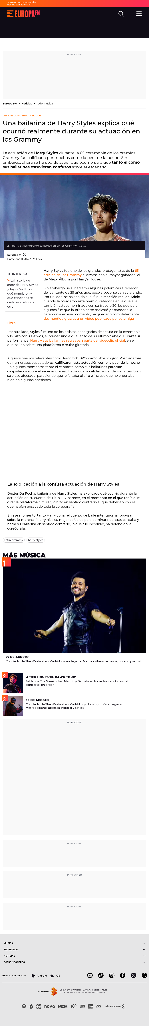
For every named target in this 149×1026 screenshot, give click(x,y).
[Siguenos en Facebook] (122, 977)
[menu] (139, 13)
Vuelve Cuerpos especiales (21, 2)
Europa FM (10, 103)
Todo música (44, 103)
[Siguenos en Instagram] (111, 977)
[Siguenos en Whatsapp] (144, 977)
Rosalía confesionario (19, 4)
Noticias (27, 103)
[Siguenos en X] (133, 977)
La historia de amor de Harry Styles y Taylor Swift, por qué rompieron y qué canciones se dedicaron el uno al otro (22, 293)
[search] (121, 13)
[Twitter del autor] (24, 254)
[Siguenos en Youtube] (90, 977)
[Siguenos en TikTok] (101, 977)
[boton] (109, 943)
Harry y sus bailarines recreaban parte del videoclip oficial (77, 341)
